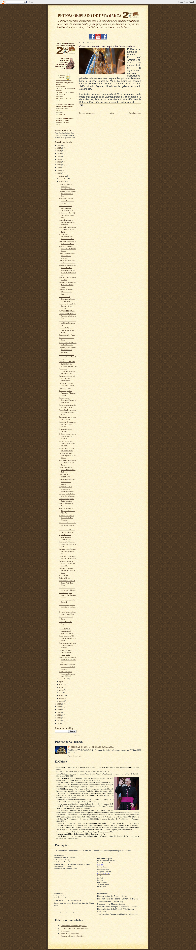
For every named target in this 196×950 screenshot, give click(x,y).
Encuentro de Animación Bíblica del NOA (67, 406)
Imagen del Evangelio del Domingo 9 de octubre (67, 557)
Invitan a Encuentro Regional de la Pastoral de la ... (67, 624)
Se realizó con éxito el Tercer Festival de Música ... (66, 517)
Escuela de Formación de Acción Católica (67, 266)
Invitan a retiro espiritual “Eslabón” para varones (67, 481)
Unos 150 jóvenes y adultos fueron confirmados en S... (66, 208)
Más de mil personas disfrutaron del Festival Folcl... (67, 248)
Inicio (112, 113)
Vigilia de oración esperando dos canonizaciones (65, 537)
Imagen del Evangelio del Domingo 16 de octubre (67, 424)
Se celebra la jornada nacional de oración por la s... (66, 200)
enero (61, 701)
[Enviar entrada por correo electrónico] (81, 105)
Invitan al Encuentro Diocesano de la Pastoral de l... (66, 291)
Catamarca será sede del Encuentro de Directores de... (67, 378)
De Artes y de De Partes (67, 335)
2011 (59, 715)
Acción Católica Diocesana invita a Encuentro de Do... (66, 236)
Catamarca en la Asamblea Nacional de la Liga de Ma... (67, 316)
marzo (61, 695)
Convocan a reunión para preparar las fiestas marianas (67, 645)
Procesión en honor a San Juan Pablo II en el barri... (67, 284)
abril (61, 693)
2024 (59, 151)
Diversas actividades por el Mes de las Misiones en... (67, 272)
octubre (62, 181)
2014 (59, 707)
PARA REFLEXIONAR (66, 311)
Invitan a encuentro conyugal (65, 430)
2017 (59, 170)
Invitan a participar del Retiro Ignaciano (66, 500)
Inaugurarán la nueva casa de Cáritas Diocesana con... (67, 323)
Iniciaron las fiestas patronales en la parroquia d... (65, 652)
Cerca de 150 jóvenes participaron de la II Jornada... (66, 330)
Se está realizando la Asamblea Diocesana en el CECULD (67, 674)
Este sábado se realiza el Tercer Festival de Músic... (67, 583)
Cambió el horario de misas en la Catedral (66, 384)
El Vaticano (65, 930)
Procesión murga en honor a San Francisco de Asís (67, 595)
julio (61, 684)
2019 (59, 165)
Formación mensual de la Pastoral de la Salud (67, 242)
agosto (61, 681)
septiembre (63, 679)
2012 (59, 712)
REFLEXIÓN (63, 575)
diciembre (62, 176)
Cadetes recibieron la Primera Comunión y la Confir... (67, 563)
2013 (59, 709)
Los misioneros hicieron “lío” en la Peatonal (67, 531)
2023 (59, 153)
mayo (61, 690)
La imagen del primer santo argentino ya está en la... (67, 455)
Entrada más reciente (87, 113)
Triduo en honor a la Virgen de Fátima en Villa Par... (67, 510)
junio (61, 687)
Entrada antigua (135, 113)
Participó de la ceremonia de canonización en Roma (67, 412)
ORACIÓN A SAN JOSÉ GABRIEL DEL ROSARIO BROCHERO (67, 364)
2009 (59, 720)
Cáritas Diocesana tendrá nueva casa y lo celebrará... (67, 255)
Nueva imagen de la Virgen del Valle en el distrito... (67, 393)
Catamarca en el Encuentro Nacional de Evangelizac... (67, 400)
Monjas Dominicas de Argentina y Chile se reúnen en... (67, 222)
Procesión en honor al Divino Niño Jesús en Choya (67, 570)
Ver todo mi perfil (74, 755)
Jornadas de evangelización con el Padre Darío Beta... (67, 371)
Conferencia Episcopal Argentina (74, 925)
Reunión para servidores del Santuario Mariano (67, 589)
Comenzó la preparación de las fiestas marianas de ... (67, 607)
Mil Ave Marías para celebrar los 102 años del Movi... (67, 443)
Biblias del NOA (64, 578)
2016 (59, 173)
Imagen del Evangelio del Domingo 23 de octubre (67, 306)
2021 (59, 159)
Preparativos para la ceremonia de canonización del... (66, 488)
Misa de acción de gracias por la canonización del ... (67, 525)
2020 (59, 162)
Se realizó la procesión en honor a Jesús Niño (67, 613)
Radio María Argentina (70, 933)
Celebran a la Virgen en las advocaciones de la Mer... (67, 544)
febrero (62, 698)
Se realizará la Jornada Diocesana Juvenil (66, 449)
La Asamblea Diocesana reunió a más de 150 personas (67, 666)
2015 (59, 704)
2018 (59, 167)
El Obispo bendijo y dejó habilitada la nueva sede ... (67, 215)
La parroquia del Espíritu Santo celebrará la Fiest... (67, 193)
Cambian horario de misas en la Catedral (67, 418)
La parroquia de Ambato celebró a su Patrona (67, 495)
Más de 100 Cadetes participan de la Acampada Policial (66, 631)
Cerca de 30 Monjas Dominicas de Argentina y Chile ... (67, 186)
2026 (59, 145)
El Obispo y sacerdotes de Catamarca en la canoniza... (67, 436)
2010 (59, 718)
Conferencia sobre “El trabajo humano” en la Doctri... (67, 638)
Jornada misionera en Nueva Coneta (66, 504)
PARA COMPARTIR (65, 388)
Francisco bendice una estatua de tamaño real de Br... (67, 357)
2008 (59, 723)
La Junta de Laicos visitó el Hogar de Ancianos (67, 261)
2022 (59, 156)
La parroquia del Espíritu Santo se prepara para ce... (67, 551)
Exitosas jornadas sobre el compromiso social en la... (67, 659)
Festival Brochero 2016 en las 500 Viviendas (67, 344)
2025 (59, 148)
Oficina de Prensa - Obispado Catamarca (92, 747)
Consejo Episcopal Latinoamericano (75, 928)
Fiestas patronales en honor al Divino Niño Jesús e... (67, 469)
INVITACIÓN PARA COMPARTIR (66, 475)
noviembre (63, 179)
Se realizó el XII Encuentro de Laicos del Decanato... (67, 299)
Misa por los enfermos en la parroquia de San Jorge (67, 229)
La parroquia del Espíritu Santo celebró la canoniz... (67, 349)
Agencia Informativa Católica (72, 936)
